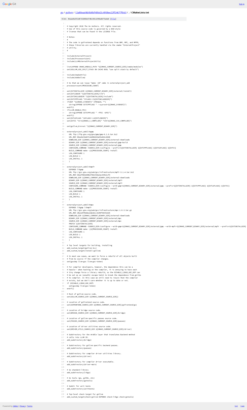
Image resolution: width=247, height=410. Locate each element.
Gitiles (15, 406)
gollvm (69, 12)
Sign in (241, 4)
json (242, 406)
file (113, 19)
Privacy (22, 406)
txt (236, 406)
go (61, 12)
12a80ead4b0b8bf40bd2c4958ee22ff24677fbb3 (100, 12)
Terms (29, 406)
